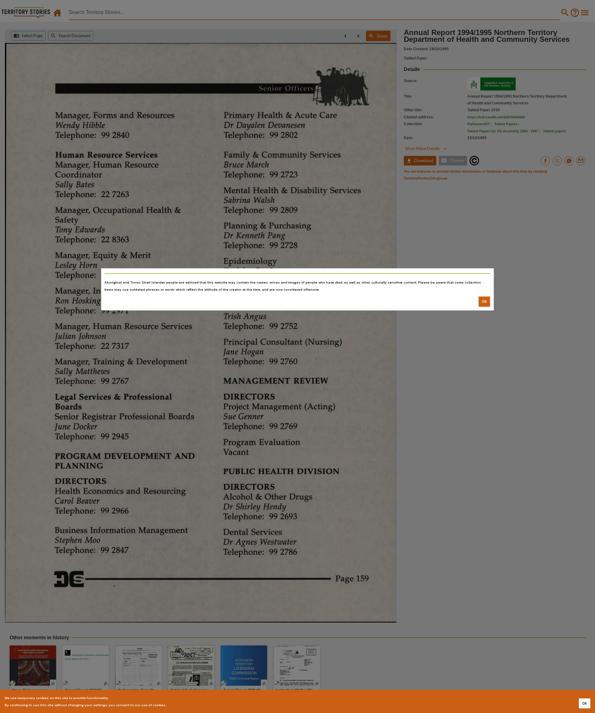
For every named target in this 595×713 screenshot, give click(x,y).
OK (484, 301)
